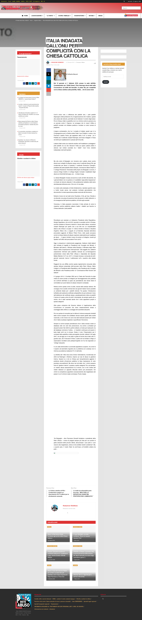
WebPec (23, 1)
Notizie (91, 16)
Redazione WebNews (57, 62)
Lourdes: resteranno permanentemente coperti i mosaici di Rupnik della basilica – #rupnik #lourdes (28, 105)
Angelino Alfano (37, 20)
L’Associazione (36, 16)
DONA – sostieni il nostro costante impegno (64, 599)
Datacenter (4, 1)
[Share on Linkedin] (48, 78)
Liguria (75, 565)
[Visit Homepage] (22, 8)
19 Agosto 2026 (22, 136)
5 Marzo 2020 (20, 181)
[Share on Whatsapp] (48, 82)
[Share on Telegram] (48, 86)
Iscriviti (105, 82)
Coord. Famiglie (63, 16)
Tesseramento (22, 57)
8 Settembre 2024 (51, 578)
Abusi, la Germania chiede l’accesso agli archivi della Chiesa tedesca (57, 536)
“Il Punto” (49, 16)
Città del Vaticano (52, 546)
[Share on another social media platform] (48, 94)
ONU (42, 1)
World (49, 527)
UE (44, 1)
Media (100, 16)
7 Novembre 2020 (51, 559)
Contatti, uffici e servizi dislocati (42, 599)
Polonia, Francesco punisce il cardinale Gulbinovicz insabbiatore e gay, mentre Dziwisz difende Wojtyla (58, 554)
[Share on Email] (48, 90)
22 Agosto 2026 (22, 101)
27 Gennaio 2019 (70, 62)
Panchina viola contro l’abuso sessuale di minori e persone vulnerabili (52, 601)
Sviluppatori (36, 1)
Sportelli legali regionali (90, 601)
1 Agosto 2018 (76, 559)
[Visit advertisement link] (77, 8)
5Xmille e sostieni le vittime (26, 158)
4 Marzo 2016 (76, 540)
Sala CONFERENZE (77, 601)
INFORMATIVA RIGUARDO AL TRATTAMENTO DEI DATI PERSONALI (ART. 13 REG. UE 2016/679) (58, 606)
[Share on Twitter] (48, 74)
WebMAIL (18, 1)
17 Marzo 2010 (76, 578)
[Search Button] (140, 8)
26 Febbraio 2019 (51, 540)
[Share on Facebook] (48, 70)
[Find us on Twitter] (124, 1)
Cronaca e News (80, 62)
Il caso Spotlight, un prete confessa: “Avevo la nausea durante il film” (81, 536)
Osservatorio (79, 16)
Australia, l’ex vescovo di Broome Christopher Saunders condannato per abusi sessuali (28, 141)
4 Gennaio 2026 (20, 80)
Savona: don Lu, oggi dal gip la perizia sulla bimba (82, 576)
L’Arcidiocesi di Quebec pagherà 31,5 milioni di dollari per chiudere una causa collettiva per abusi (28, 114)
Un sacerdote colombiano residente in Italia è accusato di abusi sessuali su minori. (28, 133)
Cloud (9, 1)
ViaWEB (13, 1)
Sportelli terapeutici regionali (41, 604)
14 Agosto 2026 (22, 145)
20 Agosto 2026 (22, 128)
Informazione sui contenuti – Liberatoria (44, 609)
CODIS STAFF (29, 1)
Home (26, 16)
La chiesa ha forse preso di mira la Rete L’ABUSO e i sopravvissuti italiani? (28, 98)
